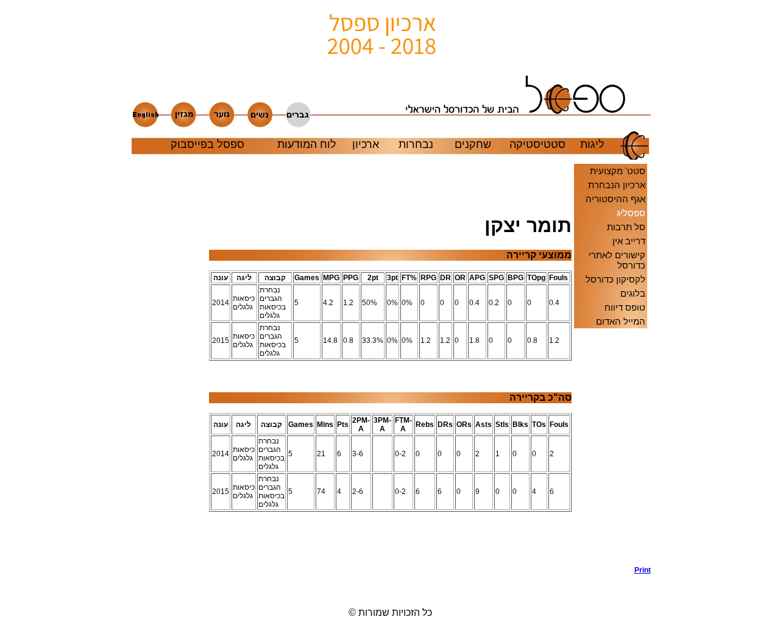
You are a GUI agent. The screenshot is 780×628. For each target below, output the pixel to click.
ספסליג (631, 213)
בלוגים (632, 293)
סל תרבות (626, 227)
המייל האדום (620, 321)
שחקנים (473, 144)
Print (642, 570)
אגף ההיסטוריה (615, 199)
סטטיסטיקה (537, 144)
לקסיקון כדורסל (615, 279)
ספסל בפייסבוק (207, 144)
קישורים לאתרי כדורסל (617, 260)
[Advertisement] (170, 379)
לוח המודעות (306, 144)
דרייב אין (628, 241)
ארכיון (365, 144)
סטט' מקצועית (617, 171)
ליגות (592, 144)
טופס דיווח (624, 307)
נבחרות (416, 144)
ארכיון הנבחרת (616, 185)
